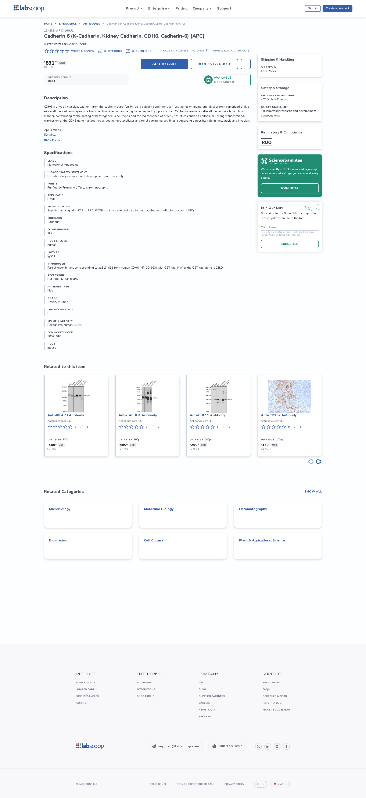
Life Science (67, 23)
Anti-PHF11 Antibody (207, 415)
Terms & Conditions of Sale (195, 784)
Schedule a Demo (275, 696)
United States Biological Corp (65, 44)
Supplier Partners (212, 696)
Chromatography (253, 509)
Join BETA (290, 188)
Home (48, 23)
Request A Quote (214, 64)
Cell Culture (154, 540)
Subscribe (290, 244)
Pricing (182, 8)
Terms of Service (287, 235)
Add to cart (164, 64)
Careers (204, 703)
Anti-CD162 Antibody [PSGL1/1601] (279, 415)
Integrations (146, 689)
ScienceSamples (87, 696)
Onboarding (145, 696)
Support (224, 8)
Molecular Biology (159, 509)
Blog (202, 689)
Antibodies (91, 23)
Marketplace (85, 682)
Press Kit (205, 716)
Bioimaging (58, 540)
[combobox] (260, 784)
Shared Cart (85, 689)
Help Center (271, 682)
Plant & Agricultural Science (262, 540)
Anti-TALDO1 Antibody (138, 415)
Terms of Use (157, 784)
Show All (313, 491)
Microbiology (60, 509)
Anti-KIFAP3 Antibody (65, 415)
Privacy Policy (267, 235)
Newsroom (207, 709)
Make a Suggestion (276, 709)
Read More (52, 140)
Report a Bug (272, 703)
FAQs (266, 689)
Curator (82, 703)
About (203, 682)
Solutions (144, 682)
